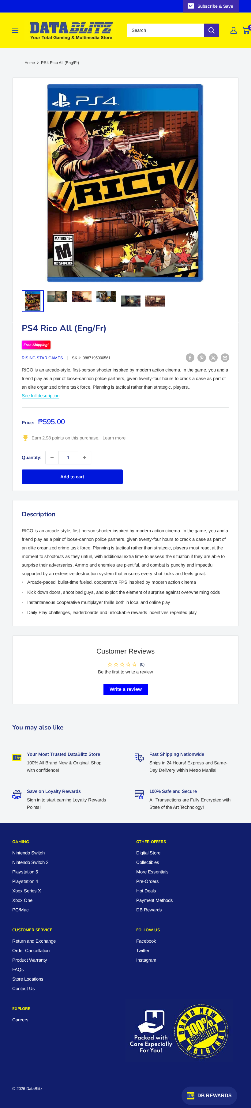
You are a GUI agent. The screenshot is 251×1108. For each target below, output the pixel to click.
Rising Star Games (42, 358)
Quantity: (32, 457)
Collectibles (147, 862)
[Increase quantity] (84, 457)
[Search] (211, 30)
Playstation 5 (25, 871)
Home (29, 62)
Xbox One (22, 900)
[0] (246, 30)
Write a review (126, 689)
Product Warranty (29, 960)
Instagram (146, 960)
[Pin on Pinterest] (201, 357)
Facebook (146, 941)
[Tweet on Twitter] (213, 357)
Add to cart (72, 476)
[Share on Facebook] (190, 357)
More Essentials (152, 871)
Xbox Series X (26, 890)
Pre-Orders (147, 881)
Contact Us (23, 988)
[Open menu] (15, 30)
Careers (20, 1019)
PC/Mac (20, 909)
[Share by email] (225, 357)
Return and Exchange (34, 941)
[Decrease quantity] (52, 457)
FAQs (18, 969)
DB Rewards (149, 909)
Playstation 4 (25, 881)
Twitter (142, 950)
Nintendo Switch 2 (30, 862)
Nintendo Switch (28, 852)
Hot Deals (146, 890)
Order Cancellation (31, 950)
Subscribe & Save (215, 6)
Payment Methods (154, 900)
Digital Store (148, 852)
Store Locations (27, 979)
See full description (40, 395)
